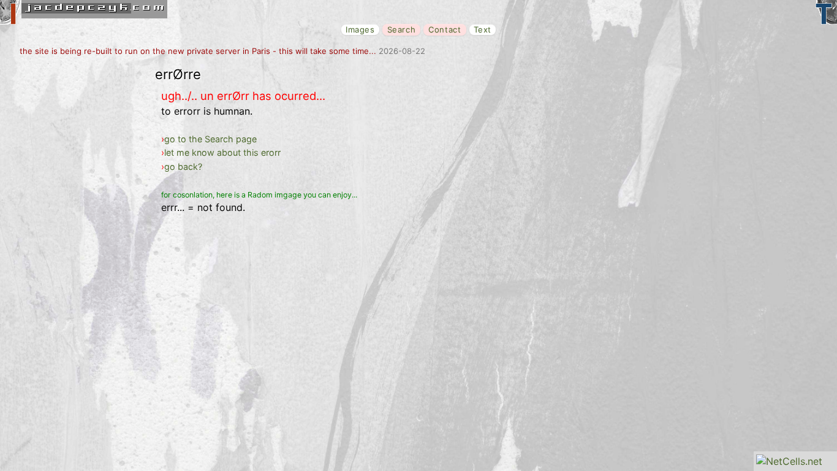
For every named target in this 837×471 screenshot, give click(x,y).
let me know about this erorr (222, 152)
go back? (183, 166)
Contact (444, 29)
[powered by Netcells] (789, 461)
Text (482, 29)
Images (360, 29)
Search (401, 29)
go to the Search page (210, 139)
